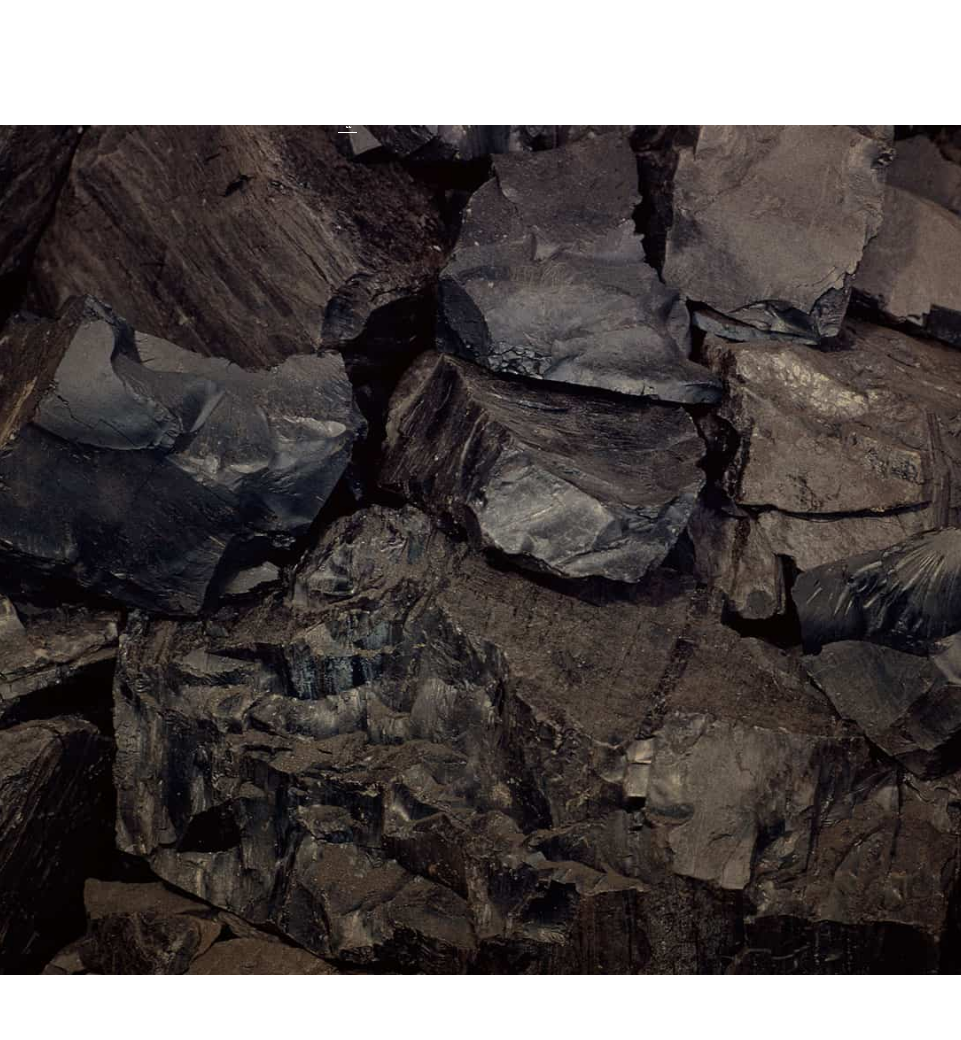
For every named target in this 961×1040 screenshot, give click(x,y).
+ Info (347, 127)
